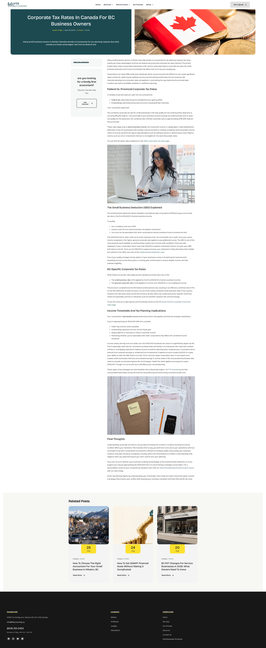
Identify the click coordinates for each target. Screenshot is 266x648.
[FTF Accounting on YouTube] (18, 639)
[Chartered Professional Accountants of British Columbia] (237, 611)
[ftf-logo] (17, 3)
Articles (80, 30)
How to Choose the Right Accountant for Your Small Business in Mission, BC (87, 566)
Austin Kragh (57, 30)
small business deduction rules (152, 252)
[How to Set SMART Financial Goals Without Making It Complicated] (133, 507)
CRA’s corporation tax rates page (156, 141)
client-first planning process (171, 468)
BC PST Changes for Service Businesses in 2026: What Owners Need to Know (177, 566)
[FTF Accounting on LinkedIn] (22, 639)
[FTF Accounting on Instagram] (13, 639)
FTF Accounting (174, 369)
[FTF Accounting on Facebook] (8, 639)
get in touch (189, 468)
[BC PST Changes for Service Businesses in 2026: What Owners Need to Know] (177, 507)
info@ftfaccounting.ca (15, 622)
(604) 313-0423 (15, 628)
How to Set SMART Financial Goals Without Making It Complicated (133, 566)
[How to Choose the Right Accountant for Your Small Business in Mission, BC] (89, 507)
